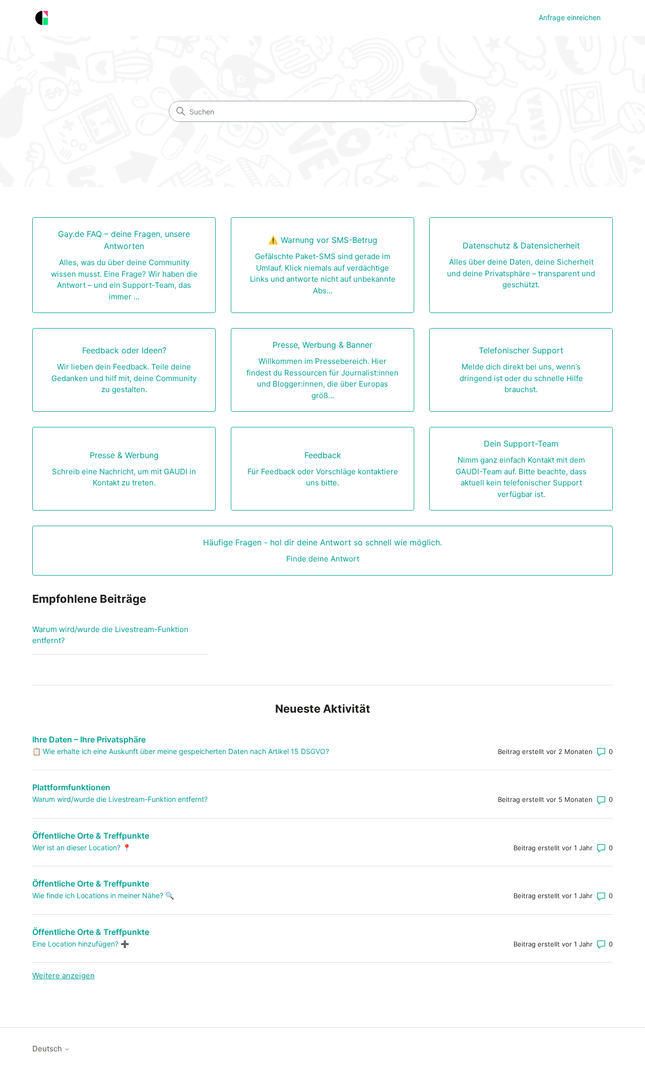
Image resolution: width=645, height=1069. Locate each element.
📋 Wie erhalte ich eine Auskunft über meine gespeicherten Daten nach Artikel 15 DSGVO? (180, 751)
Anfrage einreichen (570, 17)
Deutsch (48, 1048)
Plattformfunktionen (71, 787)
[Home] (41, 18)
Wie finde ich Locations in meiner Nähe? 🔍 (103, 895)
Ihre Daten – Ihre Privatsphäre (89, 739)
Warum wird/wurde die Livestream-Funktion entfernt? (110, 635)
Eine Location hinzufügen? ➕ (80, 943)
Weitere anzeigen (63, 975)
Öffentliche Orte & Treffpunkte (90, 836)
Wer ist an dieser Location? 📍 (81, 847)
